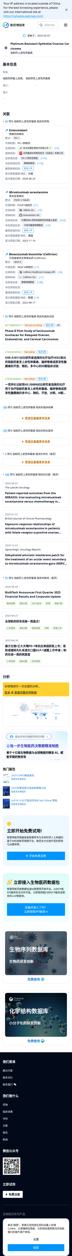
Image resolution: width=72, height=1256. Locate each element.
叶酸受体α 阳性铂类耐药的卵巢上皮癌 (39, 220)
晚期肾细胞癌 (27, 282)
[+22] (63, 220)
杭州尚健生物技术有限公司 (35, 148)
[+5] (57, 148)
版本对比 (8, 1077)
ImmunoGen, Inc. (31, 215)
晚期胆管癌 (29, 163)
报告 (5, 1132)
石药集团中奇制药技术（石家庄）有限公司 (43, 153)
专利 (5, 1118)
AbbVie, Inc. (29, 210)
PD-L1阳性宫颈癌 (29, 158)
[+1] (36, 205)
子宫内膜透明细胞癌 (33, 225)
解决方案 (8, 1070)
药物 (5, 1104)
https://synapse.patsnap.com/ (23, 16)
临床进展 (8, 1111)
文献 (5, 1125)
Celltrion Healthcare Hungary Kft (39, 272)
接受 (36, 1248)
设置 (36, 1239)
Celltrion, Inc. (29, 277)
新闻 (5, 1139)
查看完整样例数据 (25, 692)
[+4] (60, 272)
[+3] (36, 297)
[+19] (44, 158)
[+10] (40, 163)
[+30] (40, 282)
